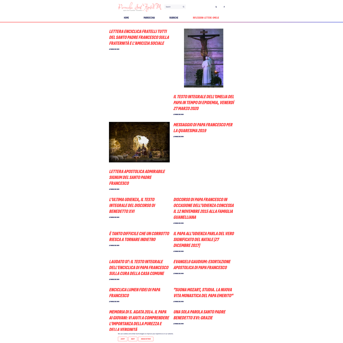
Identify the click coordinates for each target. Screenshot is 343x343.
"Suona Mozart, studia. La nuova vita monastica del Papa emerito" (203, 293)
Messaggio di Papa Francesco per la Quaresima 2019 (202, 128)
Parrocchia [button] (149, 17)
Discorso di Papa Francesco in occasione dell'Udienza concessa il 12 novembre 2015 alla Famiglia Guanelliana (203, 208)
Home (126, 17)
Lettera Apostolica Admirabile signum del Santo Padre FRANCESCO (137, 177)
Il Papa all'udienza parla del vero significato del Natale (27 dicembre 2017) (203, 239)
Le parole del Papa (114, 49)
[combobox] (175, 7)
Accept (123, 339)
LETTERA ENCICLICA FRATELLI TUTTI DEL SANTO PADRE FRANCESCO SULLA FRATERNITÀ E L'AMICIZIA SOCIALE (139, 37)
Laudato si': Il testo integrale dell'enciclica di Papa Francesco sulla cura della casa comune (138, 268)
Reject (133, 339)
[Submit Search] (183, 7)
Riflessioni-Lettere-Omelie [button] (206, 17)
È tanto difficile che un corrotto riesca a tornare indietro (139, 237)
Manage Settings (146, 339)
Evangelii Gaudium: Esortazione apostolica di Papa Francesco (201, 265)
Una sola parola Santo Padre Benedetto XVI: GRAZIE (199, 315)
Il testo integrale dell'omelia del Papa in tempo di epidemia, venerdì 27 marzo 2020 (203, 103)
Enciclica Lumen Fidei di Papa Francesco (134, 293)
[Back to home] (140, 7)
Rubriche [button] (173, 17)
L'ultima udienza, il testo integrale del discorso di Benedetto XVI (132, 205)
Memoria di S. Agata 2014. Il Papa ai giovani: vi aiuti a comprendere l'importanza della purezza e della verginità (139, 321)
